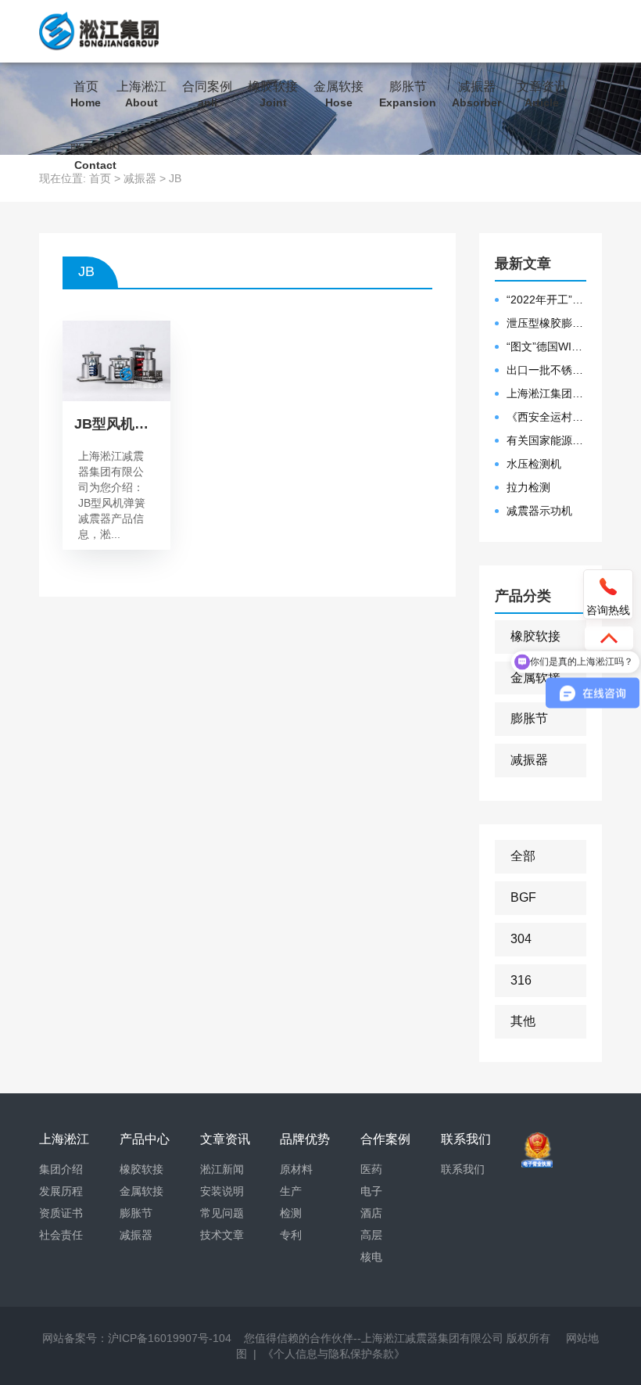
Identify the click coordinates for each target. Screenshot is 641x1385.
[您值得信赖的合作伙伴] (99, 31)
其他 (522, 1021)
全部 (522, 856)
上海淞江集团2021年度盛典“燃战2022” (547, 393)
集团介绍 (61, 1169)
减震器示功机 (539, 510)
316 (521, 980)
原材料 (296, 1169)
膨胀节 (407, 94)
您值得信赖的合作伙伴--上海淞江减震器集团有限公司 (373, 1338)
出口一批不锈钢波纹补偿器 (547, 370)
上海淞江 (141, 94)
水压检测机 (534, 463)
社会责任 (61, 1235)
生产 (291, 1191)
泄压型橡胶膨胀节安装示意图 (547, 323)
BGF (523, 897)
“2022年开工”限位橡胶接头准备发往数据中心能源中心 (547, 299)
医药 (371, 1169)
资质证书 (61, 1213)
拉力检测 (528, 487)
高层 (371, 1235)
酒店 (371, 1213)
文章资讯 (542, 94)
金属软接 (338, 94)
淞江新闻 (222, 1169)
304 (521, 938)
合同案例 (207, 94)
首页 (85, 94)
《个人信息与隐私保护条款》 (334, 1353)
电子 (371, 1191)
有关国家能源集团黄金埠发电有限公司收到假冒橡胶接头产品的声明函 (547, 440)
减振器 (476, 94)
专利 (291, 1235)
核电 (371, 1256)
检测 (291, 1213)
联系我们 (95, 156)
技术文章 (222, 1235)
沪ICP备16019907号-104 (169, 1338)
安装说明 (222, 1191)
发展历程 (61, 1191)
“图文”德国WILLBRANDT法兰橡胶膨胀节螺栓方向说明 (547, 346)
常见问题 (222, 1213)
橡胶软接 (273, 94)
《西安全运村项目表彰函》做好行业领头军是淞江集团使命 (547, 417)
